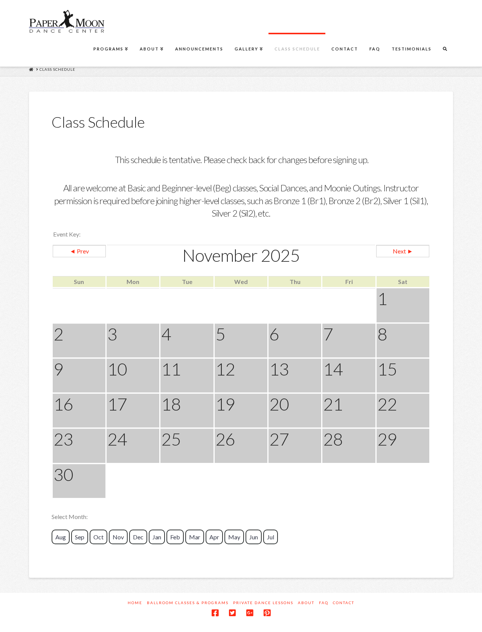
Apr (214, 536)
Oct (98, 536)
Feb (175, 536)
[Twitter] (232, 613)
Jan (157, 536)
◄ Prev (79, 251)
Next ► (403, 251)
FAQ (323, 602)
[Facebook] (215, 613)
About (306, 602)
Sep (79, 536)
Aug (60, 536)
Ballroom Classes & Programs (188, 602)
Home (135, 602)
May (234, 536)
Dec (138, 536)
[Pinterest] (267, 613)
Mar (194, 536)
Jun (253, 536)
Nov (118, 536)
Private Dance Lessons (263, 602)
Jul (270, 536)
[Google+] (249, 613)
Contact (343, 602)
